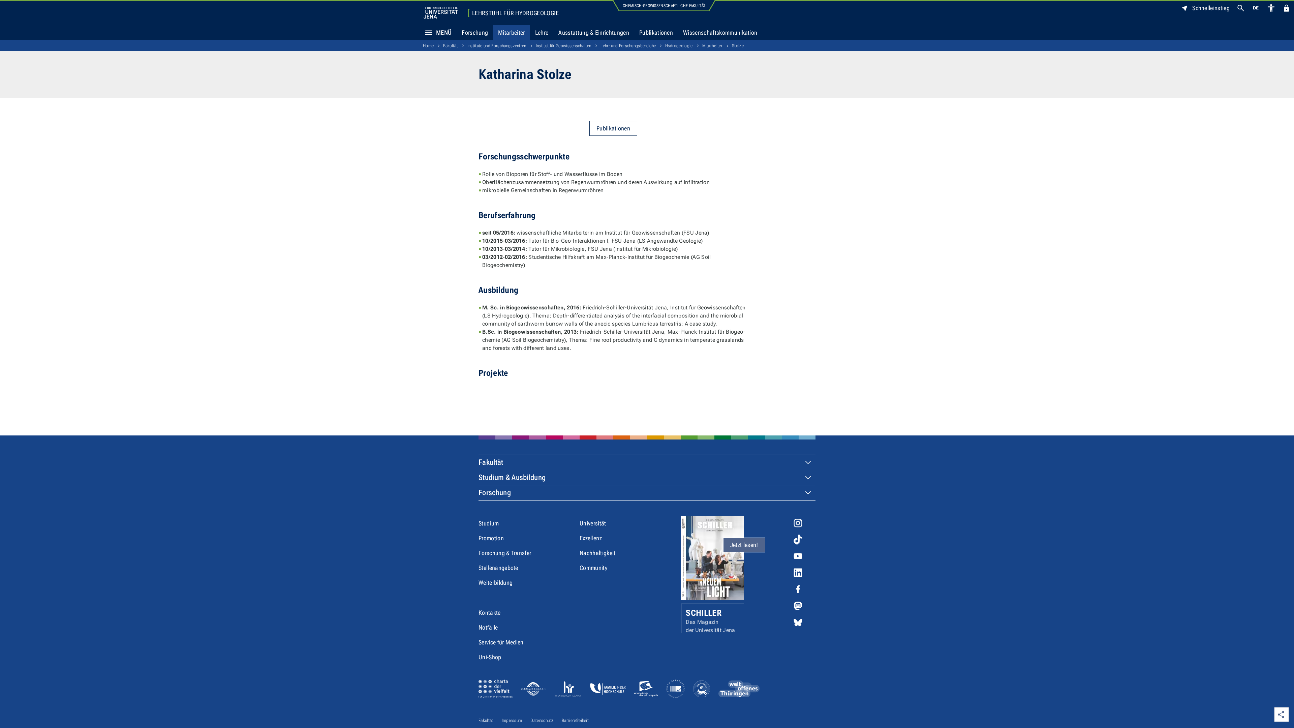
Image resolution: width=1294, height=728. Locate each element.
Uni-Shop (490, 657)
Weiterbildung (496, 582)
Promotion (491, 538)
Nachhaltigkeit (597, 552)
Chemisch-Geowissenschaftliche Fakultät (664, 5)
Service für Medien (501, 642)
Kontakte (490, 612)
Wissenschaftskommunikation (720, 32)
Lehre (542, 32)
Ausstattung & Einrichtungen (593, 32)
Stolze (738, 45)
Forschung (475, 32)
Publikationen (656, 32)
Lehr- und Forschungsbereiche (628, 45)
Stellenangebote (498, 567)
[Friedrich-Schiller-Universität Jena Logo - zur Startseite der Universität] (441, 13)
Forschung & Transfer (505, 552)
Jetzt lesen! (744, 544)
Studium (489, 523)
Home (428, 45)
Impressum (512, 720)
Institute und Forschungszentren (496, 45)
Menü (444, 32)
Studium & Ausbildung (512, 477)
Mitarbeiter (511, 32)
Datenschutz (541, 720)
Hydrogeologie (678, 45)
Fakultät (450, 45)
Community (593, 567)
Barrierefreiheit (575, 720)
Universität (593, 523)
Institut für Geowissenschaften (563, 45)
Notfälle (488, 627)
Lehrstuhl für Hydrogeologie (515, 13)
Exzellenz (591, 538)
